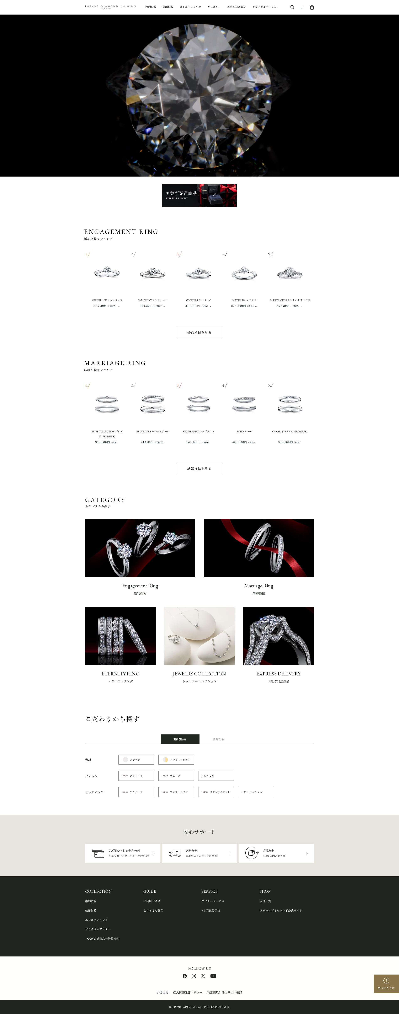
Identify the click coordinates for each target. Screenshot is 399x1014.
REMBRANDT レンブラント (198, 431)
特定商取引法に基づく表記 (224, 992)
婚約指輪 (150, 7)
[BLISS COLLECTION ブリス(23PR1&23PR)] (107, 404)
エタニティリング (190, 7)
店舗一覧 (265, 901)
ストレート (136, 776)
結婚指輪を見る (199, 468)
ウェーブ (175, 776)
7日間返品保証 (211, 910)
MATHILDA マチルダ (244, 300)
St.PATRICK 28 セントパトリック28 (290, 300)
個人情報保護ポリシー (187, 992)
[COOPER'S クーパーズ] (198, 273)
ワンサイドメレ (179, 792)
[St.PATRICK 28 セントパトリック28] (290, 273)
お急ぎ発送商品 (236, 7)
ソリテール (136, 792)
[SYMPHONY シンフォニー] (153, 273)
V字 (212, 776)
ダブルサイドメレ (220, 792)
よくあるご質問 (153, 910)
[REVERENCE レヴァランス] (107, 273)
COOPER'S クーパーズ (198, 300)
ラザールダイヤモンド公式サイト (281, 910)
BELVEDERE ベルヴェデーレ (152, 431)
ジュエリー (214, 7)
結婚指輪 (168, 7)
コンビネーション (180, 759)
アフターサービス (213, 901)
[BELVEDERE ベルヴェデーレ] (153, 404)
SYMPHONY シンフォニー (152, 300)
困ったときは (386, 988)
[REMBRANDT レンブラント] (198, 404)
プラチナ (135, 759)
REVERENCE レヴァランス (107, 300)
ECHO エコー (244, 431)
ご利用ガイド (151, 901)
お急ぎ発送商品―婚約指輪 (102, 938)
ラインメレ (256, 792)
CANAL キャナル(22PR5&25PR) (290, 431)
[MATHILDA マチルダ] (244, 273)
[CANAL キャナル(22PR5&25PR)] (290, 404)
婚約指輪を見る (199, 332)
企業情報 (162, 992)
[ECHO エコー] (244, 404)
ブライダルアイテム (264, 7)
